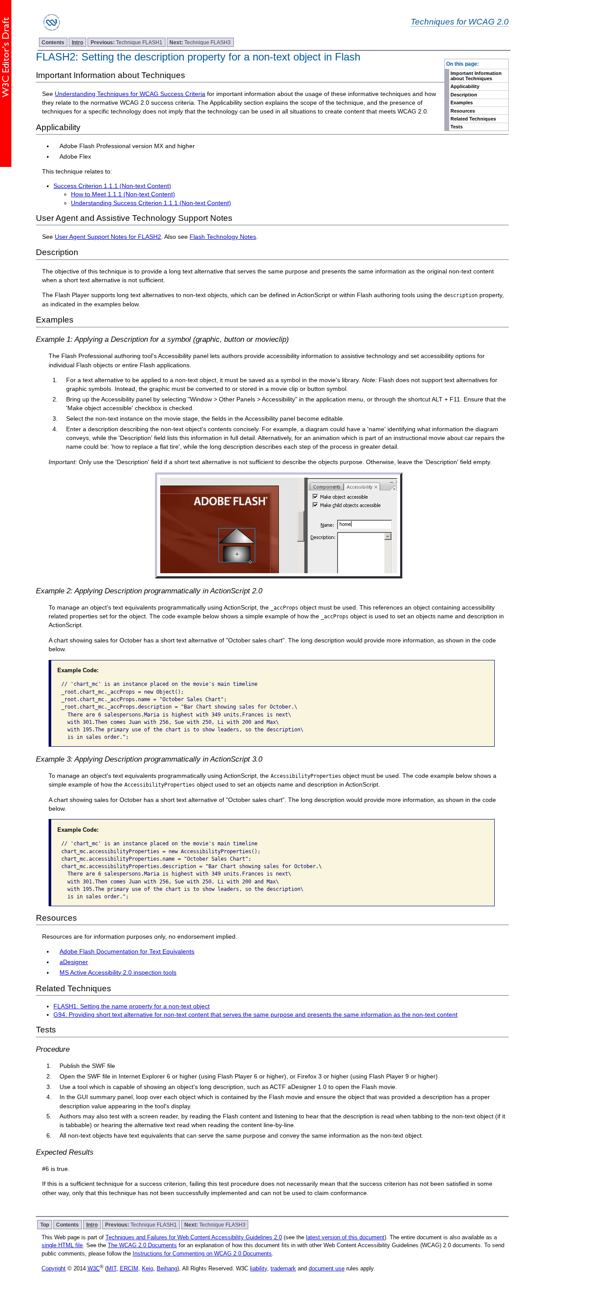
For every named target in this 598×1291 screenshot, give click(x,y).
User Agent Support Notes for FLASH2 (108, 236)
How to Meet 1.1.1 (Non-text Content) (123, 194)
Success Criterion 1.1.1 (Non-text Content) (112, 185)
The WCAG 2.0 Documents (142, 1245)
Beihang (167, 1268)
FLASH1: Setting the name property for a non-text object (131, 1006)
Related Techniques (473, 118)
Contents (53, 42)
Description (463, 94)
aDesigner (74, 961)
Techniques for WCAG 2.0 (460, 21)
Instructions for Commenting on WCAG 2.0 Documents (202, 1253)
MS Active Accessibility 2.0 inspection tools (118, 972)
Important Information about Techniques (476, 76)
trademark (283, 1268)
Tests (456, 126)
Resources (462, 110)
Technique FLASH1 (126, 42)
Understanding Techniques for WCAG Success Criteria (130, 93)
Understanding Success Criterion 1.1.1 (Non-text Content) (151, 202)
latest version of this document (345, 1237)
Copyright (54, 1268)
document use (327, 1268)
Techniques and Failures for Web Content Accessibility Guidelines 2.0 (194, 1237)
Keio (147, 1268)
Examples (461, 102)
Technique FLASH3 (200, 42)
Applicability (464, 86)
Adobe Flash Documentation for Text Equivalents (127, 951)
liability (258, 1268)
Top (44, 1224)
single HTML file (62, 1245)
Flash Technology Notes (223, 236)
